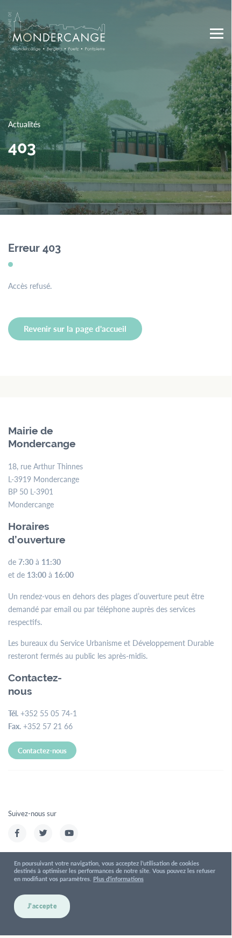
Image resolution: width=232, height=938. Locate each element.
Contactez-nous (42, 750)
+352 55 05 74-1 (48, 713)
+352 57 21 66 (48, 726)
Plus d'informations (118, 879)
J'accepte (42, 906)
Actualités (24, 124)
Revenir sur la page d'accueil (75, 328)
